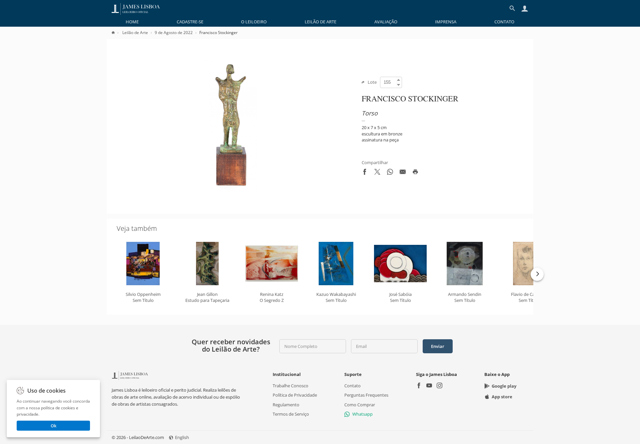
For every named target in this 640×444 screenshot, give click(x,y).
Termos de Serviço (291, 414)
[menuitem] (132, 22)
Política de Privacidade (295, 395)
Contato (504, 22)
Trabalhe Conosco (290, 386)
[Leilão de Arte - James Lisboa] (136, 8)
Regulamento (286, 404)
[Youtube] (429, 386)
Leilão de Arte (320, 22)
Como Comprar (359, 404)
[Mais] (537, 274)
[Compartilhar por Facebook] (365, 173)
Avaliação (385, 22)
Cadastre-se (190, 22)
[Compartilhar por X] (377, 173)
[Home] (116, 32)
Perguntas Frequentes (366, 395)
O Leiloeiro (254, 22)
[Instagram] (439, 386)
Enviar (437, 346)
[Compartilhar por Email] (403, 173)
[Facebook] (419, 386)
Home (132, 22)
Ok (53, 426)
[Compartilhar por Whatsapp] (390, 173)
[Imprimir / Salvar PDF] (415, 173)
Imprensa (445, 22)
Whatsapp (362, 414)
